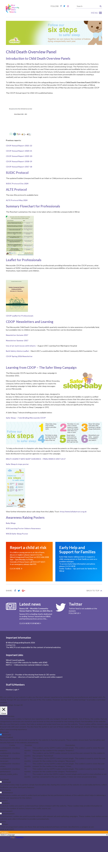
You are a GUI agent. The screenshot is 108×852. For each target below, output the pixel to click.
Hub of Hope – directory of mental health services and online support (34, 677)
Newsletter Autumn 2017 (17, 335)
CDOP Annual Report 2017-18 (19, 167)
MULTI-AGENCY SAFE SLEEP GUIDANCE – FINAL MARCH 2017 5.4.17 (35, 459)
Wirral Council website (15, 660)
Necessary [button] (4, 732)
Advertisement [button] (6, 811)
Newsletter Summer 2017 (17, 340)
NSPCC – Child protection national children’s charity (27, 665)
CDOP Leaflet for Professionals (19, 316)
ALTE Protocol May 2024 (16, 200)
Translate (19, 837)
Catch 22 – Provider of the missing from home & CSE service (30, 674)
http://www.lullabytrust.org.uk (73, 511)
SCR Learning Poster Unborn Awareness (23, 528)
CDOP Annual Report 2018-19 (19, 161)
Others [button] (3, 821)
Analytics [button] (4, 800)
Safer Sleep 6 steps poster (17, 464)
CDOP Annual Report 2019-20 (19, 156)
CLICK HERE (70, 566)
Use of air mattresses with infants (21, 346)
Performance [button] (5, 790)
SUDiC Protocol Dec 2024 (17, 183)
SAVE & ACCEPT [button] (7, 829)
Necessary (6, 734)
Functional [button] (4, 779)
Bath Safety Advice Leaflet (17, 351)
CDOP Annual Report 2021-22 (19, 145)
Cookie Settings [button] (6, 705)
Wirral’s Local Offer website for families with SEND (26, 662)
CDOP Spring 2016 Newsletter (19, 356)
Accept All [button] (18, 705)
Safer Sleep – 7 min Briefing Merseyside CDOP (26, 418)
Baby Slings (11, 523)
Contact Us (10, 645)
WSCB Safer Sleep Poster (17, 534)
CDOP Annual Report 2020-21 (19, 151)
